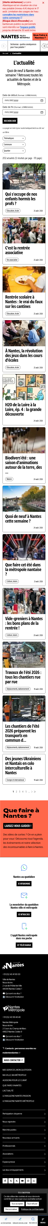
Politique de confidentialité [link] (32, 1209)
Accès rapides (6, 1223)
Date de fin (18, 107)
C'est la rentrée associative (17, 250)
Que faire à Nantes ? (40, 36)
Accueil (5, 53)
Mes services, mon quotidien (17, 1070)
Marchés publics (9, 1130)
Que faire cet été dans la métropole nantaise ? (23, 570)
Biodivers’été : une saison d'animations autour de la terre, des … (23, 465)
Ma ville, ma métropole (14, 1075)
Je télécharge (24, 945)
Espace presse (9, 1162)
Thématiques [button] (9, 138)
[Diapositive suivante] (44, 46)
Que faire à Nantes (12, 1086)
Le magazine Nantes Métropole (18, 1101)
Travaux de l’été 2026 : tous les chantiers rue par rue (23, 677)
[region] (24, 46)
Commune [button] (8, 144)
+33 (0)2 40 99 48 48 (11, 1017)
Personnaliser (11, 1209)
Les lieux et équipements (13, 1170)
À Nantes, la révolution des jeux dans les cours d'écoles (23, 356)
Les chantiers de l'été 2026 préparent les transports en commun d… (22, 733)
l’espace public (27, 27)
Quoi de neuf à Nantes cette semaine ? (23, 519)
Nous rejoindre (9, 1122)
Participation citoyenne (12, 1114)
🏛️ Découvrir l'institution (13, 997)
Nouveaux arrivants (11, 1138)
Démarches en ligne (20, 1223)
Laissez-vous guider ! (18, 826)
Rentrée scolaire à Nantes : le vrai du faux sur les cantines (24, 302)
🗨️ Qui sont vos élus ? (12, 994)
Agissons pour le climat (15, 1080)
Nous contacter (12, 1060)
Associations (8, 1154)
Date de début (20, 95)
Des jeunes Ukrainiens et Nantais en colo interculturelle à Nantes (23, 766)
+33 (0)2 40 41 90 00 (11, 974)
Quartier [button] (7, 151)
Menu (42, 1223)
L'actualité (8, 1091)
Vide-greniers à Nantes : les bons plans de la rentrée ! (24, 624)
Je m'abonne (24, 884)
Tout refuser (32, 1204)
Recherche (33, 1223)
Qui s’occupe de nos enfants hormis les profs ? (21, 199)
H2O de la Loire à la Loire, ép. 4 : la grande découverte (23, 410)
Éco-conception (24, 1193)
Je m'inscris (24, 914)
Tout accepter (17, 1204)
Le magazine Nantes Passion (17, 1096)
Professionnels (9, 1146)
